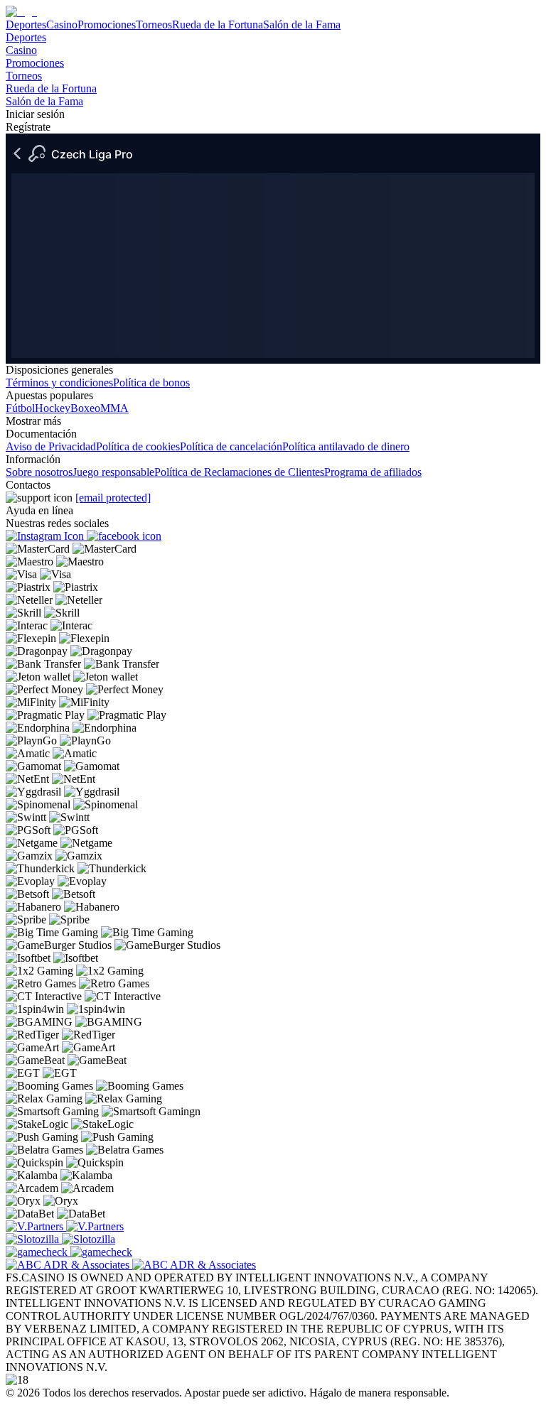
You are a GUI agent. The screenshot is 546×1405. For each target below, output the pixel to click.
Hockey (52, 408)
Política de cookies (138, 446)
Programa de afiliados (373, 472)
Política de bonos (151, 382)
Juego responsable (113, 472)
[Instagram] (46, 536)
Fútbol (20, 408)
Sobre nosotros (39, 472)
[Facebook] (124, 536)
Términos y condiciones (59, 382)
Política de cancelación (231, 446)
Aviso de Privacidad (51, 446)
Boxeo (85, 408)
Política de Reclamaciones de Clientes (239, 472)
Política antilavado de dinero (346, 446)
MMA (114, 408)
